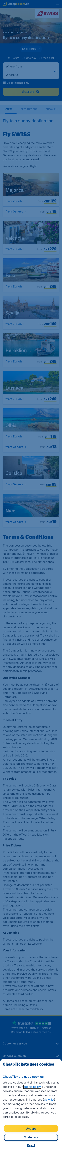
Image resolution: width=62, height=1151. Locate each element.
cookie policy (32, 1086)
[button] (31, 1145)
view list (49, 1099)
